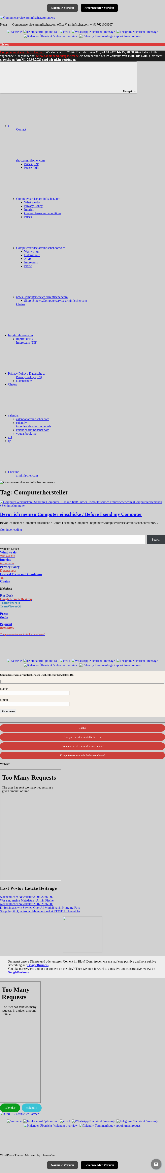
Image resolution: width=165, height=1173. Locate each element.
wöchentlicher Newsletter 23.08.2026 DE (26, 896)
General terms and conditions (42, 213)
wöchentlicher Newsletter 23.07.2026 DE (26, 904)
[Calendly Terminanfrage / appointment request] (110, 35)
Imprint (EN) (24, 339)
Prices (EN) (31, 164)
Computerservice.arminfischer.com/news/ (82, 755)
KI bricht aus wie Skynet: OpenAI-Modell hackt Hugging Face (40, 907)
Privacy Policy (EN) (29, 377)
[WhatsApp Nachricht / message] (93, 31)
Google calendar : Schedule (33, 426)
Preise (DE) (31, 167)
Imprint (28, 209)
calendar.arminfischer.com (32, 419)
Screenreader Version (99, 7)
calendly (21, 422)
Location (13, 472)
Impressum (31, 262)
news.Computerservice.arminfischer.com (42, 297)
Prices (28, 217)
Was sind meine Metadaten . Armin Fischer (27, 900)
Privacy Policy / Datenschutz (26, 373)
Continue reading (11, 529)
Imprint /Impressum (20, 335)
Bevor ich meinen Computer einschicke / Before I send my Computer (71, 514)
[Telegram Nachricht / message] (137, 31)
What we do (32, 202)
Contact (21, 129)
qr (9, 440)
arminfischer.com (27, 475)
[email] (65, 31)
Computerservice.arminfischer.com (22, 52)
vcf (10, 437)
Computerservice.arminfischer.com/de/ (40, 248)
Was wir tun (31, 251)
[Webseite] (14, 31)
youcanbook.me (26, 433)
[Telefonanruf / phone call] (41, 31)
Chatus (20, 304)
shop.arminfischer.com (30, 160)
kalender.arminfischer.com (32, 430)
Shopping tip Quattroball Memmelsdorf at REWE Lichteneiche (40, 911)
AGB (27, 258)
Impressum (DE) (26, 342)
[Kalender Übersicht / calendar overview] (51, 35)
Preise (28, 266)
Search (156, 539)
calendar (13, 415)
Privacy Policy (33, 206)
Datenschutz (32, 255)
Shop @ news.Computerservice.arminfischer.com (55, 300)
